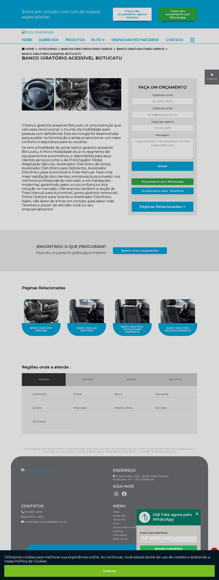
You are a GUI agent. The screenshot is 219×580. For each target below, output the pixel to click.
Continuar (109, 571)
